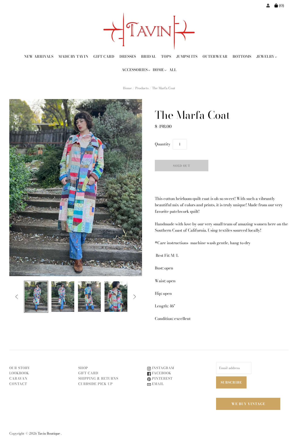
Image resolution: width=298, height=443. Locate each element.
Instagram (162, 368)
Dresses (127, 56)
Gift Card (103, 56)
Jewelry (265, 56)
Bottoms (242, 56)
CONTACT (18, 383)
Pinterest (162, 378)
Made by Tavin (73, 56)
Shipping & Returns (98, 378)
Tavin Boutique (49, 433)
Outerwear (215, 56)
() (281, 6)
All (172, 69)
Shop (83, 368)
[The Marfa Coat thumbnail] (36, 297)
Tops (166, 56)
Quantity (162, 144)
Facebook (161, 373)
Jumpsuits (186, 56)
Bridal (148, 56)
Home (158, 69)
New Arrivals (38, 56)
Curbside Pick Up (95, 383)
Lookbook (19, 373)
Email (157, 383)
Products (142, 88)
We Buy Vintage (248, 403)
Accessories (135, 69)
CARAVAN (18, 378)
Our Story (19, 368)
